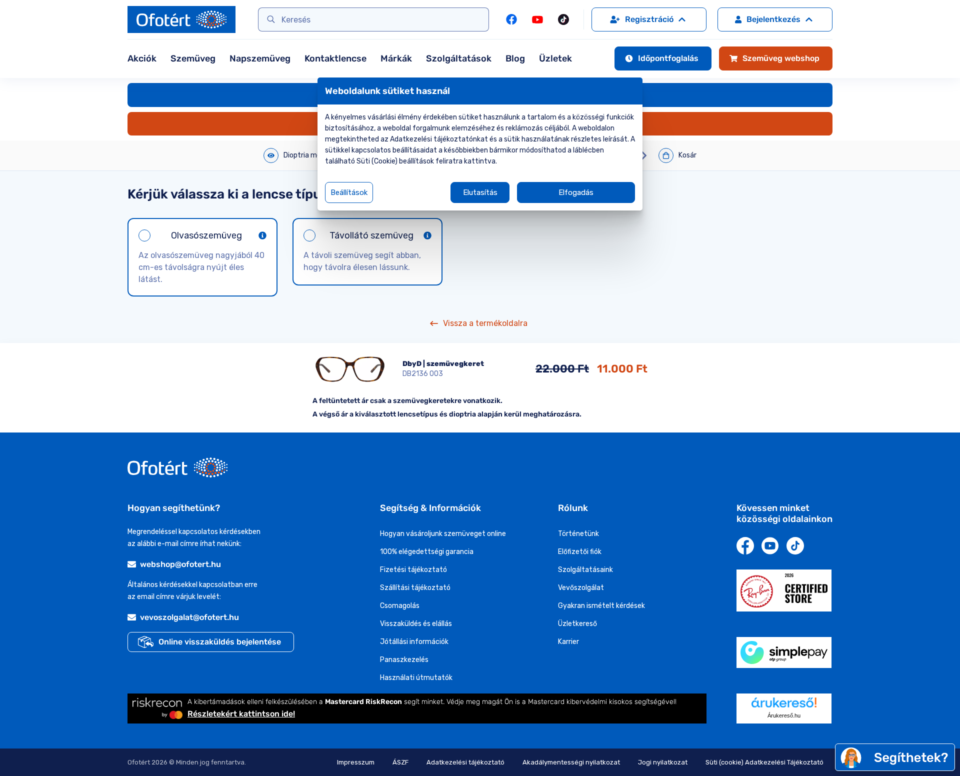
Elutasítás (480, 192)
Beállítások (349, 192)
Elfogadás (576, 192)
